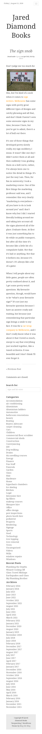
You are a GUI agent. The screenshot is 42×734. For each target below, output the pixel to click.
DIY (8, 447)
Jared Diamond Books (21, 26)
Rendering (11, 525)
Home (9, 481)
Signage (18, 56)
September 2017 (14, 649)
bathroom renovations (17, 415)
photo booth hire (14, 516)
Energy (9, 458)
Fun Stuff (10, 464)
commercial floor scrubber (19, 435)
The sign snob (21, 51)
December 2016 (13, 669)
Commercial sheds (15, 438)
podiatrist (11, 519)
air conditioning (14, 403)
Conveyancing (13, 444)
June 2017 (11, 658)
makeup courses (14, 501)
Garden (9, 470)
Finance (10, 461)
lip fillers (10, 499)
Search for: (12, 385)
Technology (12, 536)
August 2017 (12, 652)
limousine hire (13, 496)
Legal (8, 493)
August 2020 (12, 629)
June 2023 (11, 595)
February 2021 (13, 620)
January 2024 (12, 589)
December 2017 (13, 646)
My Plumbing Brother (17, 578)
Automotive (12, 412)
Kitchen (10, 490)
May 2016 (10, 690)
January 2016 (12, 701)
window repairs (14, 556)
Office (9, 507)
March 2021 (12, 617)
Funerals (10, 467)
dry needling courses (16, 455)
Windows (11, 559)
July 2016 (10, 684)
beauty (9, 418)
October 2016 (12, 675)
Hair (8, 476)
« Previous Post (13, 369)
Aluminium (12, 406)
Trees (9, 545)
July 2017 (10, 655)
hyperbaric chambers (16, 484)
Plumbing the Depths (16, 567)
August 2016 (12, 681)
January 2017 (12, 666)
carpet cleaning (13, 427)
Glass (8, 473)
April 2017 (11, 661)
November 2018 (14, 635)
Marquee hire (13, 504)
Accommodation (14, 401)
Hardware (11, 478)
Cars (8, 429)
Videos (9, 550)
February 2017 (13, 664)
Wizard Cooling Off (15, 570)
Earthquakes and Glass (17, 575)
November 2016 (14, 672)
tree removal (12, 542)
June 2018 (11, 641)
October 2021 (12, 600)
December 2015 (13, 704)
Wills (8, 553)
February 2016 (13, 698)
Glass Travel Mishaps (16, 572)
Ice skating (11, 487)
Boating (10, 421)
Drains (9, 452)
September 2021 (14, 603)
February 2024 (13, 586)
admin (21, 58)
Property (10, 522)
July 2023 (10, 592)
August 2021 (12, 606)
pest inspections (14, 513)
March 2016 (12, 695)
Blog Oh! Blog (25, 726)
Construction (12, 441)
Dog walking (12, 450)
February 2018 (13, 643)
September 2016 (14, 678)
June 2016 (11, 687)
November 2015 (14, 707)
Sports (9, 530)
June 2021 (11, 612)
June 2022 (11, 597)
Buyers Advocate (14, 424)
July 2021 (10, 609)
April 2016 (11, 692)
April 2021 (11, 615)
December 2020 (13, 626)
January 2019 (12, 632)
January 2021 (12, 623)
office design (12, 510)
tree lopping (12, 539)
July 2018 (10, 638)
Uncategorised (13, 548)
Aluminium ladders (16, 409)
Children (10, 432)
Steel (8, 533)
